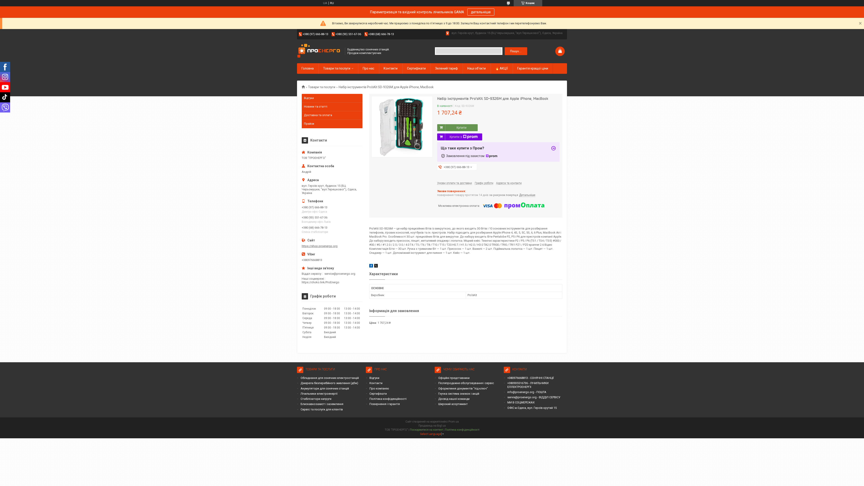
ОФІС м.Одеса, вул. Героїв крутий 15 (532, 408)
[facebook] (371, 266)
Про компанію (379, 388)
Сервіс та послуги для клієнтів (322, 409)
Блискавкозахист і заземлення (322, 404)
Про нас (368, 68)
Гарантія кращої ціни (532, 68)
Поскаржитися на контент (426, 429)
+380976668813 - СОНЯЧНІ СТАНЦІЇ (530, 378)
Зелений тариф (446, 68)
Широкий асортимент (453, 404)
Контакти (391, 68)
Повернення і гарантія (384, 404)
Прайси (309, 123)
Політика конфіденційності (388, 398)
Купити (461, 127)
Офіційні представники (454, 378)
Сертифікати (416, 68)
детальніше (481, 12)
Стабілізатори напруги (316, 398)
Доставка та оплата (318, 115)
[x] (376, 266)
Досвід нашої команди (454, 398)
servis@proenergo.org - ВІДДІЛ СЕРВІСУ (533, 397)
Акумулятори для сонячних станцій (325, 388)
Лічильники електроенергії (319, 393)
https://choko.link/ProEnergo (320, 282)
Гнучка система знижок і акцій (458, 393)
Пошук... (516, 51)
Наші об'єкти (476, 68)
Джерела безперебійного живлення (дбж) (329, 383)
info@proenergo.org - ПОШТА (526, 392)
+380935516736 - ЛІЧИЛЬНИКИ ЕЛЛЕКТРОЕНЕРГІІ (528, 384)
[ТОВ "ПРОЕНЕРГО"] (319, 51)
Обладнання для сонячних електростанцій (330, 378)
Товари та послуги (336, 68)
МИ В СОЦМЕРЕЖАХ (521, 402)
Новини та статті (315, 106)
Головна (308, 68)
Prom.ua (453, 421)
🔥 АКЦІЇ (501, 68)
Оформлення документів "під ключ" (463, 388)
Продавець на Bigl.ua (432, 425)
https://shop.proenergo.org (320, 246)
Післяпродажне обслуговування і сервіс (466, 383)
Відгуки (309, 98)
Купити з (456, 137)
